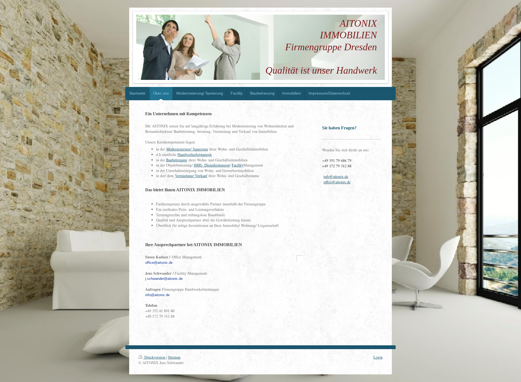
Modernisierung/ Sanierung (187, 149)
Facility (237, 165)
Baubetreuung (176, 159)
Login (378, 357)
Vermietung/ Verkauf (191, 175)
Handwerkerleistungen (194, 154)
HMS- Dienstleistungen (212, 165)
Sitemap (174, 357)
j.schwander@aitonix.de (164, 279)
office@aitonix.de (159, 263)
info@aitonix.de (157, 295)
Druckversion (154, 357)
